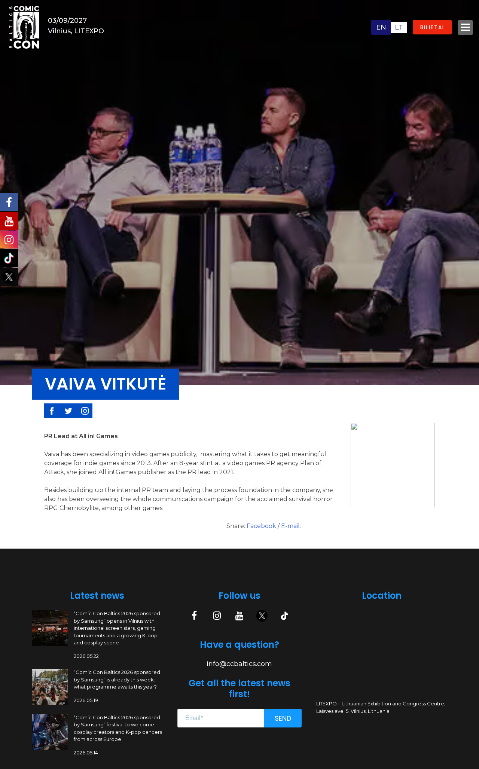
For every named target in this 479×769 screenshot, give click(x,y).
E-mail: (291, 526)
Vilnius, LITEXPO (76, 31)
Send (283, 718)
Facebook (262, 526)
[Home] (24, 26)
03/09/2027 (67, 20)
